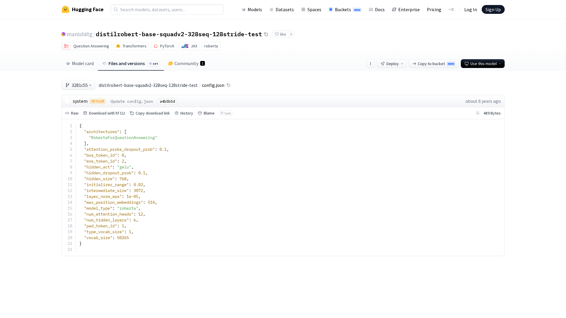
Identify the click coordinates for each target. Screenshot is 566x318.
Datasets (285, 9)
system (80, 101)
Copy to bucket (436, 63)
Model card (83, 63)
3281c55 (80, 85)
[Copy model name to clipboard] (266, 34)
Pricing (434, 9)
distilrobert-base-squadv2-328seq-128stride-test (179, 34)
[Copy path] (228, 85)
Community (189, 63)
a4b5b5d (167, 101)
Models (255, 9)
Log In (470, 9)
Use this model (483, 63)
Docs (380, 9)
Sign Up (493, 9)
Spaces (314, 9)
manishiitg (80, 34)
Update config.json (132, 101)
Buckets (347, 9)
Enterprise (409, 9)
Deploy (392, 63)
